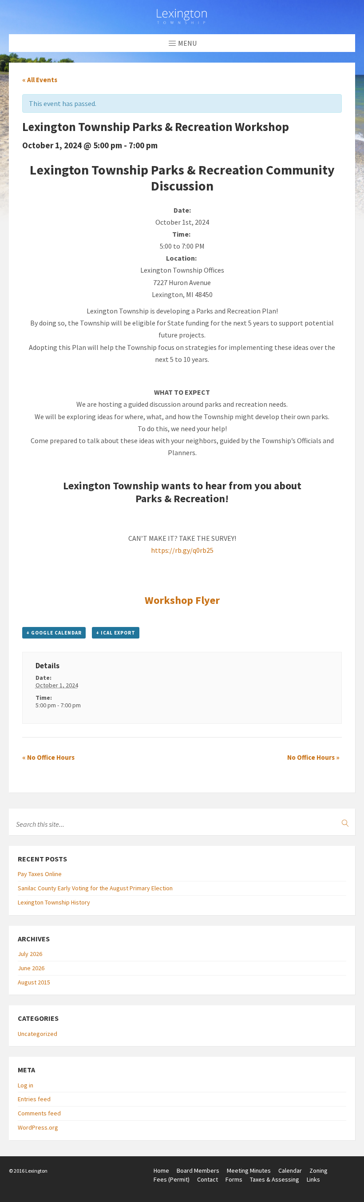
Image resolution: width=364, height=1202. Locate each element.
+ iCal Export (115, 633)
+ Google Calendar (54, 633)
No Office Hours (48, 757)
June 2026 (31, 968)
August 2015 (34, 982)
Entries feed (34, 1099)
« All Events (39, 79)
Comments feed (39, 1113)
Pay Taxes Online (40, 874)
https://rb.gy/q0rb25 (182, 550)
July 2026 (30, 954)
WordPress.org (38, 1127)
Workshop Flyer (182, 600)
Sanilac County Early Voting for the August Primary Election (95, 888)
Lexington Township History (54, 902)
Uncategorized (37, 1034)
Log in (25, 1085)
